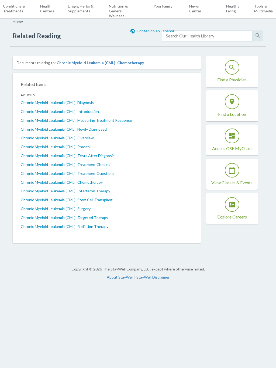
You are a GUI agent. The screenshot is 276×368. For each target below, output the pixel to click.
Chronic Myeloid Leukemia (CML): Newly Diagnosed (64, 129)
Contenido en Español (155, 31)
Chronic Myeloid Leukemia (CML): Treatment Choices (65, 164)
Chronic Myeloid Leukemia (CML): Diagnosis (57, 102)
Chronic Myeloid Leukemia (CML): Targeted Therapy (64, 217)
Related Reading (37, 36)
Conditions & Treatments (14, 8)
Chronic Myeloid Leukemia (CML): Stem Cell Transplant (67, 199)
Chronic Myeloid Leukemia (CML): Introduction (60, 111)
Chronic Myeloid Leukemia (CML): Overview (57, 138)
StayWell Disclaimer (153, 277)
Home (18, 21)
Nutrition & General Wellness (118, 11)
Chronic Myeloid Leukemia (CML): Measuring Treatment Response (76, 120)
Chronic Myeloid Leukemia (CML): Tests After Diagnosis (68, 155)
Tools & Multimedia (263, 8)
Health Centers (47, 8)
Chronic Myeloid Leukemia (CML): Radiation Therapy (64, 226)
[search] (207, 36)
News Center (195, 8)
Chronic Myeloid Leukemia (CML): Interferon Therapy (65, 191)
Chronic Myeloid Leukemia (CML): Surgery (56, 208)
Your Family (163, 6)
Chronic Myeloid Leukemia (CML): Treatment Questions (68, 173)
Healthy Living (232, 8)
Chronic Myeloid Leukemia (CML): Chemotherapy (100, 62)
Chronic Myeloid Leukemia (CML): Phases (55, 146)
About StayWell (120, 277)
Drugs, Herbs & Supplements (81, 8)
